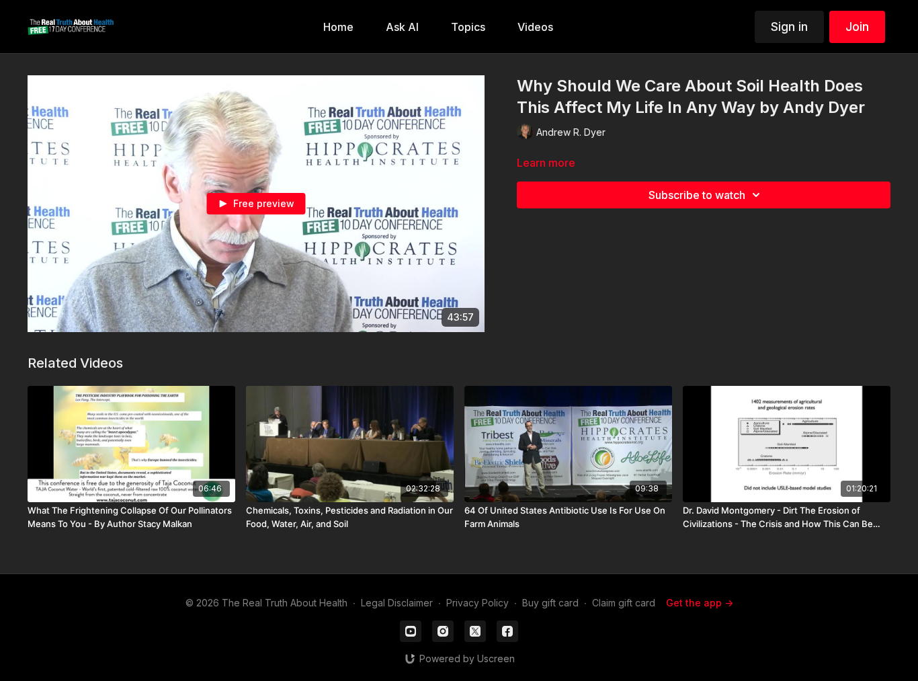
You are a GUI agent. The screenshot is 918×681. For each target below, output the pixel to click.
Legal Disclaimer (397, 602)
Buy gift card (550, 602)
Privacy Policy (477, 602)
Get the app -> (699, 602)
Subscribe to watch (697, 195)
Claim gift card (623, 602)
